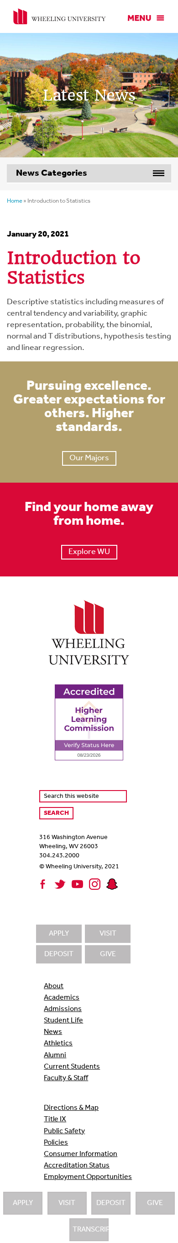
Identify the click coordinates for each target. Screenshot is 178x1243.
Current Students (72, 1067)
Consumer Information (80, 1154)
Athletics (58, 1043)
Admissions (63, 1009)
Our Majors (89, 458)
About (53, 986)
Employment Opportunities (88, 1177)
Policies (56, 1142)
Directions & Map (71, 1108)
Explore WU (89, 552)
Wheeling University (59, 16)
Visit (66, 1203)
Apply (23, 1203)
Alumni (55, 1055)
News (53, 1032)
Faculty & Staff (66, 1078)
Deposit (111, 1203)
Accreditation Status (77, 1165)
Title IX (55, 1119)
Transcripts (91, 1229)
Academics (61, 997)
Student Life (63, 1020)
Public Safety (64, 1131)
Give (155, 1203)
